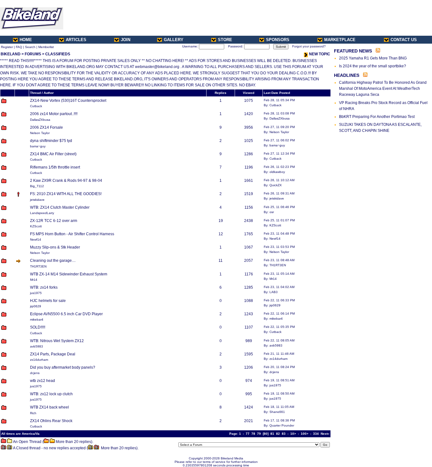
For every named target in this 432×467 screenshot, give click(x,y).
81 (272, 433)
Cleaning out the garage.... (53, 260)
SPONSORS (277, 39)
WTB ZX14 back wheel (49, 407)
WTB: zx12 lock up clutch (51, 394)
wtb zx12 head (42, 380)
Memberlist (46, 47)
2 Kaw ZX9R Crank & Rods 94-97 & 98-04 (66, 180)
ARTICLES (76, 39)
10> (293, 433)
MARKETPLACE (339, 39)
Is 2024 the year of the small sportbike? (372, 66)
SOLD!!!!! (37, 327)
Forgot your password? (309, 46)
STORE (225, 39)
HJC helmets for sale (48, 300)
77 (248, 433)
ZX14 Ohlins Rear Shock (51, 421)
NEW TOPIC (319, 54)
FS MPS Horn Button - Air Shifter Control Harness (72, 234)
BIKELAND (11, 54)
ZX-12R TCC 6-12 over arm (53, 220)
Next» (325, 433)
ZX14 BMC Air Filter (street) (53, 154)
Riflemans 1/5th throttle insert (55, 167)
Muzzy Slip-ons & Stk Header (55, 247)
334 (316, 433)
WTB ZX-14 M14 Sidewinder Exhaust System (68, 274)
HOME (26, 39)
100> (304, 433)
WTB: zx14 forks (44, 287)
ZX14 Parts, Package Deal (52, 354)
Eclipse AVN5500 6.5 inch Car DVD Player (66, 314)
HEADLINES (346, 75)
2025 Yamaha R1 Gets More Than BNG (373, 58)
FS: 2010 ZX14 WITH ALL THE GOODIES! (66, 194)
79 (259, 433)
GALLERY (173, 39)
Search (30, 47)
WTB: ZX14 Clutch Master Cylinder (59, 207)
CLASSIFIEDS (57, 54)
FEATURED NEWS (353, 50)
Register (7, 47)
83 (284, 433)
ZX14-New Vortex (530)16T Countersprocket (68, 100)
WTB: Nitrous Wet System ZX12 (57, 341)
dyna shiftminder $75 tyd (51, 140)
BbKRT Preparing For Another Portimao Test (377, 116)
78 (253, 433)
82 (278, 433)
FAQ (19, 47)
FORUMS (33, 54)
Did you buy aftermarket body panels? (62, 367)
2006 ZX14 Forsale (46, 127)
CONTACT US (404, 39)
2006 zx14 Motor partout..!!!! (53, 114)
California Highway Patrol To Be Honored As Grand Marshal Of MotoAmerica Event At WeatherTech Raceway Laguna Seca (383, 88)
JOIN (125, 39)
